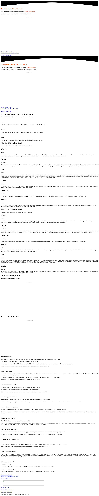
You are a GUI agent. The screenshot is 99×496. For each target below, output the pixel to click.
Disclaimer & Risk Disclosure (7, 489)
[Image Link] (49, 483)
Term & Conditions (5, 487)
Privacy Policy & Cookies (6, 492)
